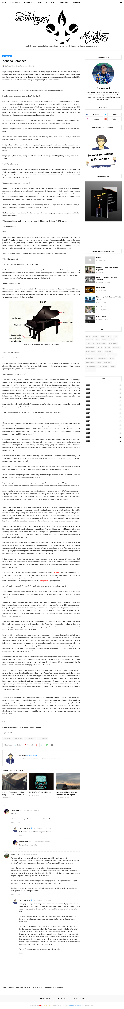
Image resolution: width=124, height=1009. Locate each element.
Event (109, 336)
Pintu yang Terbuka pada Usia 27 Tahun (108, 298)
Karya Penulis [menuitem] (64, 3)
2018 (103, 417)
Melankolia (100, 287)
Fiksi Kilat (89, 340)
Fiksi (115, 336)
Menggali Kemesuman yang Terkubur (106, 278)
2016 (103, 425)
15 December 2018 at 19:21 (32, 810)
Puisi (112, 358)
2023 (103, 397)
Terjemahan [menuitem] (50, 3)
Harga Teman (101, 316)
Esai (102, 336)
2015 (103, 429)
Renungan (18, 738)
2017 (103, 421)
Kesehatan (90, 347)
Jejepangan (90, 343)
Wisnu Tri (15, 854)
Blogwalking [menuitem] (29, 3)
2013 (103, 437)
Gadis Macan (101, 307)
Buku (88, 336)
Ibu (112, 340)
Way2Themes (47, 1006)
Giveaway (105, 340)
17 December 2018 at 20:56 (42, 828)
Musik (100, 351)
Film (97, 340)
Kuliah (107, 347)
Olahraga (108, 351)
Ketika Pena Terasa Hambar (40, 792)
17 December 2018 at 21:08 (42, 900)
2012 (103, 441)
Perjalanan (101, 355)
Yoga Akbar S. (12, 66)
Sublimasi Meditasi (75, 1006)
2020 (103, 409)
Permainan (111, 355)
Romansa (107, 362)
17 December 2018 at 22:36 (41, 841)
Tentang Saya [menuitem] (15, 3)
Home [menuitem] (4, 3)
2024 (103, 393)
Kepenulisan (101, 343)
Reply (12, 822)
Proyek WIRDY (102, 358)
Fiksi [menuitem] (39, 3)
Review (99, 362)
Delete (17, 822)
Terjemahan (42, 738)
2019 (103, 413)
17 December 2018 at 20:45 (29, 855)
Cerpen (95, 336)
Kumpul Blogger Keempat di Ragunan (107, 268)
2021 (103, 405)
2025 (103, 389)
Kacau (98, 258)
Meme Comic (90, 351)
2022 (103, 401)
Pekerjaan (90, 355)
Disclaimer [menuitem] (76, 3)
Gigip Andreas (16, 810)
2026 (103, 385)
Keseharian (8, 738)
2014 (103, 433)
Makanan (116, 347)
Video (113, 366)
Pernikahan (90, 358)
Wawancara (90, 370)
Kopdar (99, 347)
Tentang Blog (30, 738)
